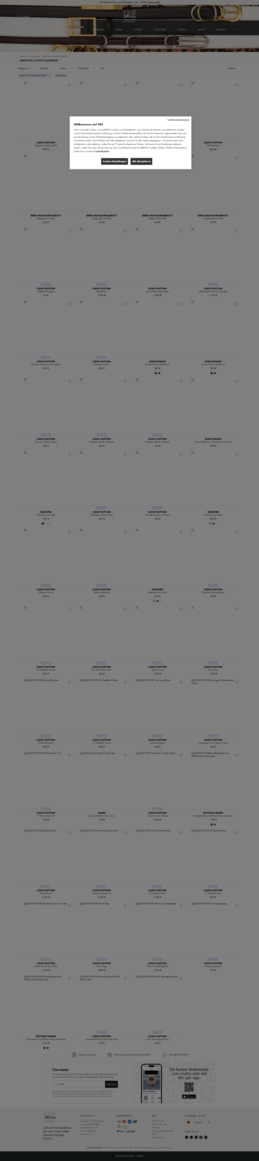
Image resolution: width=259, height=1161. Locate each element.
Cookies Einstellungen (115, 161)
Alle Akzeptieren (141, 161)
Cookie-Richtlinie (101, 151)
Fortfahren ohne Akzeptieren (178, 120)
